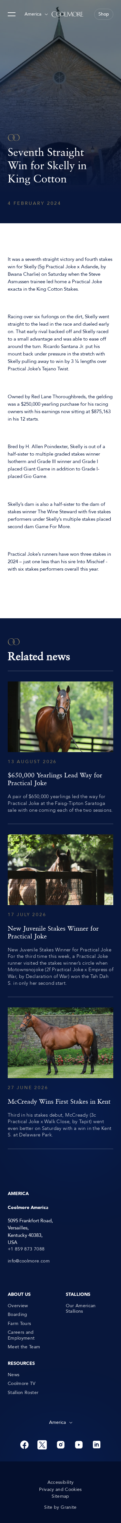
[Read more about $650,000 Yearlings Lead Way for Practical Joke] (60, 747)
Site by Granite (60, 1507)
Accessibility (60, 1482)
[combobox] (36, 14)
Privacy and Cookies (60, 1490)
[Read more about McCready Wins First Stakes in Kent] (60, 1073)
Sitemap (60, 1496)
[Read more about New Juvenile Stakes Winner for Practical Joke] (60, 910)
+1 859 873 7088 (26, 1249)
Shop (103, 14)
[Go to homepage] (67, 14)
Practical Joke (61, 266)
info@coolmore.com (29, 1261)
